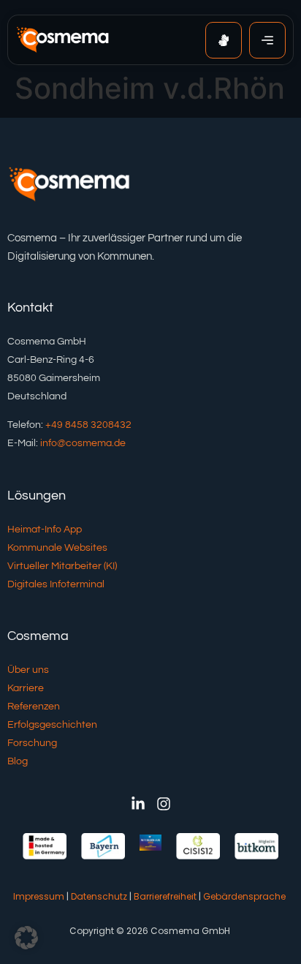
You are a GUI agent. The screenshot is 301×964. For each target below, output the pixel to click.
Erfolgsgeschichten (52, 725)
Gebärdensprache (244, 896)
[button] (26, 937)
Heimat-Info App (44, 529)
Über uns (28, 670)
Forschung (32, 743)
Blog (17, 761)
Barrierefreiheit (165, 896)
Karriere (25, 688)
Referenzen (33, 706)
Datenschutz (99, 896)
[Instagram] (163, 804)
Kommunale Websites (57, 548)
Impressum (38, 896)
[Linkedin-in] (138, 804)
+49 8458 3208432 (88, 425)
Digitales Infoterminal (55, 584)
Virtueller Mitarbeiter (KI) (62, 566)
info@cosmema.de (83, 443)
